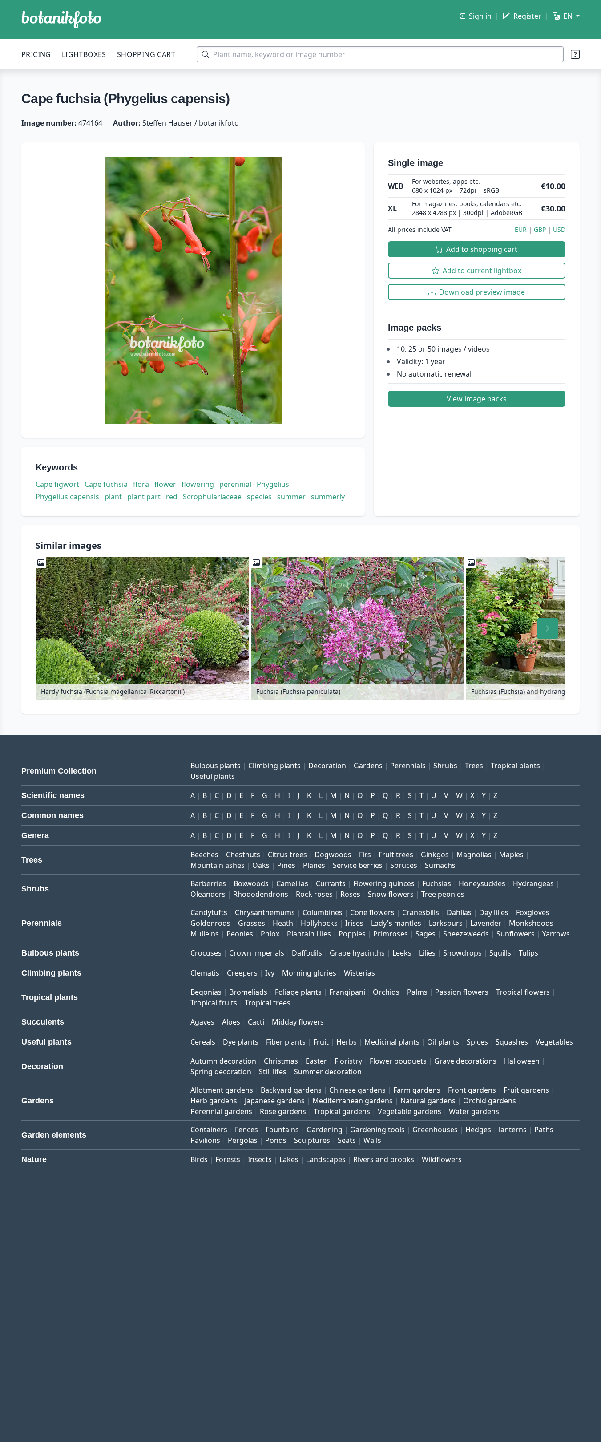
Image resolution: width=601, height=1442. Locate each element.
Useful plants (212, 776)
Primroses (390, 934)
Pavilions (205, 1140)
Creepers (242, 973)
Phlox (270, 934)
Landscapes (326, 1159)
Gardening (325, 1129)
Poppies (352, 934)
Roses (350, 894)
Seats (347, 1140)
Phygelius (273, 484)
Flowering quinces (384, 883)
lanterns (513, 1129)
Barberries (208, 883)
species (259, 497)
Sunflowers (515, 934)
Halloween (522, 1061)
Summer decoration (328, 1072)
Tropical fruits (213, 1003)
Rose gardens (283, 1111)
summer (291, 497)
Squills (500, 953)
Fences (246, 1129)
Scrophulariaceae (212, 497)
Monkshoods (531, 923)
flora (141, 484)
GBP (540, 229)
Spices (477, 1042)
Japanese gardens (275, 1101)
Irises (354, 923)
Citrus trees (287, 854)
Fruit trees (396, 854)
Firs (365, 854)
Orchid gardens (489, 1101)
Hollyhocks (319, 923)
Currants (331, 883)
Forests (227, 1159)
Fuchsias (436, 883)
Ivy (269, 973)
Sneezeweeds (466, 934)
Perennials (408, 765)
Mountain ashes (217, 865)
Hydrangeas (533, 883)
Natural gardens (428, 1101)
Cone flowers (372, 912)
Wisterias (359, 973)
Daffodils (307, 953)
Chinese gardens (357, 1090)
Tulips (528, 953)
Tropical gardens (342, 1111)
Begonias (206, 992)
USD (559, 229)
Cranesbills (420, 912)
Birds (199, 1159)
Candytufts (208, 912)
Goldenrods (210, 923)
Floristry (348, 1061)
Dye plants (240, 1042)
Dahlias (459, 912)
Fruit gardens (526, 1090)
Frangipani (347, 992)
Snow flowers (391, 894)
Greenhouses (435, 1129)
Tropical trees (267, 1003)
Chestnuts (243, 854)
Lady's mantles (396, 923)
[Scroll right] (547, 628)
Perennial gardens (221, 1111)
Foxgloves (532, 912)
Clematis (204, 973)
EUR (521, 229)
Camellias (292, 883)
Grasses (251, 923)
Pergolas (243, 1140)
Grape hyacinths (357, 953)
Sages (425, 934)
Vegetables (554, 1042)
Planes (314, 865)
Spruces (403, 865)
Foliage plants (298, 992)
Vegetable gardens (409, 1111)
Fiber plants (286, 1042)
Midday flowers (298, 1022)
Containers (208, 1129)
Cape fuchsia (106, 484)
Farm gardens (416, 1090)
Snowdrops (462, 953)
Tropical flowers (523, 992)
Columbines (323, 912)
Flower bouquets (398, 1061)
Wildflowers (442, 1159)
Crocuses (206, 953)
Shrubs (445, 765)
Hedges (478, 1129)
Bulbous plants (215, 765)
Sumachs (440, 865)
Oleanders (208, 894)
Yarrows (556, 934)
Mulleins (204, 934)
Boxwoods (251, 883)
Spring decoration (220, 1072)
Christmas (281, 1061)
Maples (511, 854)
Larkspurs (446, 923)
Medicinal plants (391, 1042)
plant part (144, 497)
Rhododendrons (260, 894)
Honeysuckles (482, 883)
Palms (417, 992)
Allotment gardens (221, 1090)
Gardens (368, 765)
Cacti (256, 1022)
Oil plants (443, 1042)
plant (113, 497)
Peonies (239, 934)
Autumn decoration (223, 1061)
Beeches (204, 854)
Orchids (386, 992)
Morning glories (309, 973)
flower (165, 484)
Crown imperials (256, 953)
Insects (260, 1159)
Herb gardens (213, 1101)
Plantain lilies (309, 934)
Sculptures (312, 1140)
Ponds (275, 1140)
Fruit (321, 1042)
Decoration (327, 765)
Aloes (231, 1022)
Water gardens (474, 1111)
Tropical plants (515, 765)
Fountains (282, 1129)
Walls (372, 1140)
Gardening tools (377, 1129)
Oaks (261, 865)
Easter (316, 1061)
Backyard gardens (291, 1090)
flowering (198, 484)
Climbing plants (274, 765)
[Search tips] (575, 54)
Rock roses (314, 894)
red (171, 497)
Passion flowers (461, 992)
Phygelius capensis (67, 497)
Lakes (288, 1159)
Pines (286, 865)
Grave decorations (465, 1061)
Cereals (202, 1042)
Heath (283, 923)
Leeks (401, 953)
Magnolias (474, 854)
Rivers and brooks (383, 1159)
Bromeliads (248, 992)
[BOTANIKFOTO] (61, 19)
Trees (474, 765)
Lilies (427, 953)
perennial (235, 484)
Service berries (358, 865)
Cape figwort (57, 484)
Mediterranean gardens (352, 1101)
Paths (543, 1129)
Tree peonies (442, 894)
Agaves (202, 1022)
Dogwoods (333, 854)
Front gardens (472, 1090)
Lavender (485, 923)
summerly (328, 497)
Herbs (346, 1042)
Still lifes (272, 1072)
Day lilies (493, 912)
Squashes (512, 1042)
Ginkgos (435, 854)
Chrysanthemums (265, 912)
